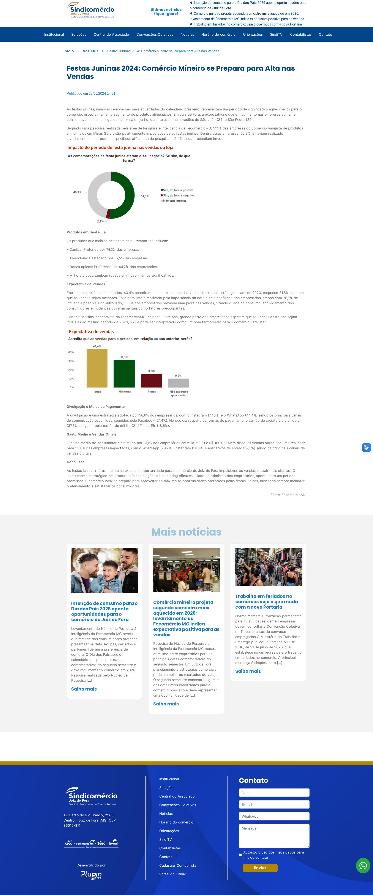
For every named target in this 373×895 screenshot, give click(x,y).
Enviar (260, 867)
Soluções (78, 34)
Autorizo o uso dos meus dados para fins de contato (273, 855)
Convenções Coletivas (154, 34)
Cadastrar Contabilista (177, 865)
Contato (325, 34)
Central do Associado (111, 34)
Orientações (253, 34)
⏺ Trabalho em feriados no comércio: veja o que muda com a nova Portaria (246, 24)
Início (68, 51)
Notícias (187, 34)
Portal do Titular (172, 874)
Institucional (54, 34)
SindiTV (276, 34)
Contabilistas (300, 34)
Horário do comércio (218, 34)
